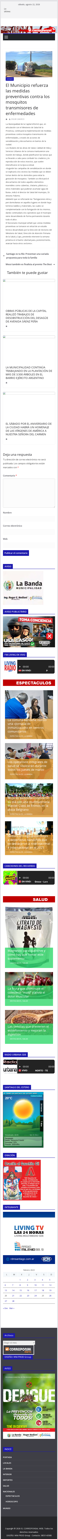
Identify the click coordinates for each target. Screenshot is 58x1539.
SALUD (25, 963)
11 (43, 1285)
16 (28, 1290)
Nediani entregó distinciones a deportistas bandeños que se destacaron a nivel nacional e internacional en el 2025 (29, 841)
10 (35, 1285)
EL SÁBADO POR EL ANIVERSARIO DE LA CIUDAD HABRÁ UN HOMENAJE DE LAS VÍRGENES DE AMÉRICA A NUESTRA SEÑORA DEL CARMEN (29, 429)
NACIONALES (9, 1491)
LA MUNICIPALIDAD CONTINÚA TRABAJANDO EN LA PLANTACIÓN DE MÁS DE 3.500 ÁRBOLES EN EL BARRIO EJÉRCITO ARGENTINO (29, 373)
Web (5, 538)
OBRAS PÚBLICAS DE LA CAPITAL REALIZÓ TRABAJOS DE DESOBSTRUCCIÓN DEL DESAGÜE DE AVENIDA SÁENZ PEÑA (27, 316)
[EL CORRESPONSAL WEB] (29, 28)
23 (28, 1295)
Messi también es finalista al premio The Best (29, 264)
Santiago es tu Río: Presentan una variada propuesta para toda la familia (27, 255)
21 (13, 1295)
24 (35, 1295)
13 (6, 1290)
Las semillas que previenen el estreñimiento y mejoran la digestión (28, 1030)
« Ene (5, 1308)
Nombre (7, 512)
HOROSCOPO (12, 1501)
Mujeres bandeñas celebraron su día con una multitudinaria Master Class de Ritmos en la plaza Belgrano (29, 803)
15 (21, 1290)
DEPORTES (8, 1480)
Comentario (10, 475)
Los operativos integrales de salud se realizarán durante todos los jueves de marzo (27, 766)
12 (50, 1285)
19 (50, 1290)
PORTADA (7, 1457)
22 (21, 1295)
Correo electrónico (12, 525)
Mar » (11, 1308)
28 (13, 1301)
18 (43, 1290)
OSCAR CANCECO (17, 119)
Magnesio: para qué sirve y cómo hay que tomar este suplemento (26, 954)
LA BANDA (28, 736)
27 (6, 1301)
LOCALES (10, 79)
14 (13, 1290)
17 (35, 1290)
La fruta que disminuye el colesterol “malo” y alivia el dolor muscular (26, 992)
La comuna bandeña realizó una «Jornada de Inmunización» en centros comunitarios (27, 725)
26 (50, 1295)
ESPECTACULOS (16, 736)
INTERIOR (7, 1474)
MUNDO (6, 1508)
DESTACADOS (15, 963)
